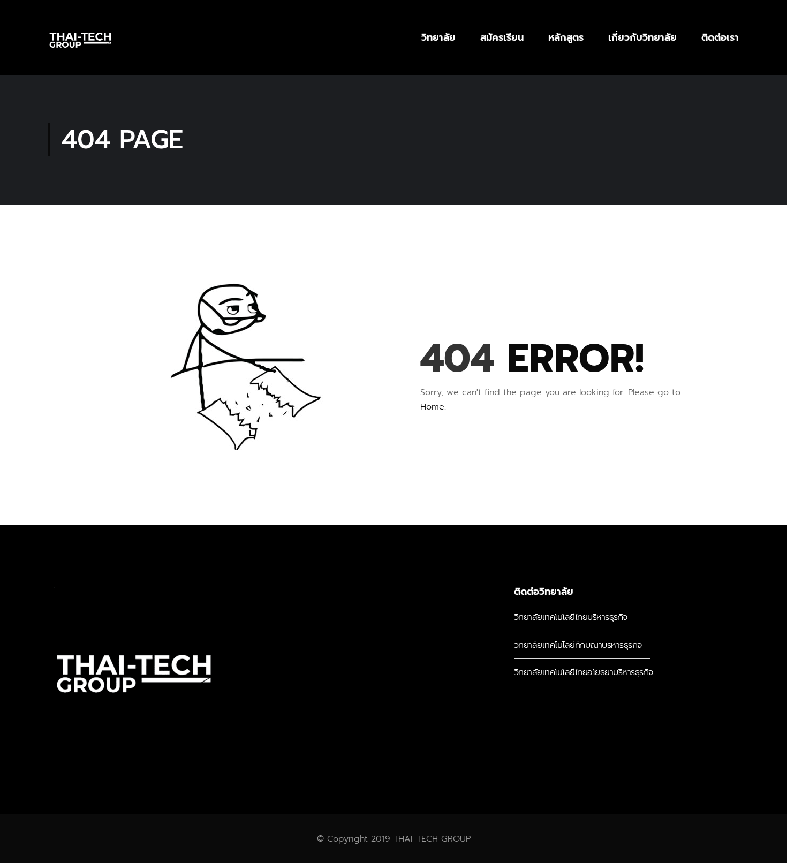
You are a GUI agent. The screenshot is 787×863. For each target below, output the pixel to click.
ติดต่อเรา (720, 37)
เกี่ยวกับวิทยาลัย (642, 37)
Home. (433, 406)
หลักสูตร (566, 37)
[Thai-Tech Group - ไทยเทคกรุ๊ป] (80, 37)
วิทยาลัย (438, 37)
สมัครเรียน (502, 37)
